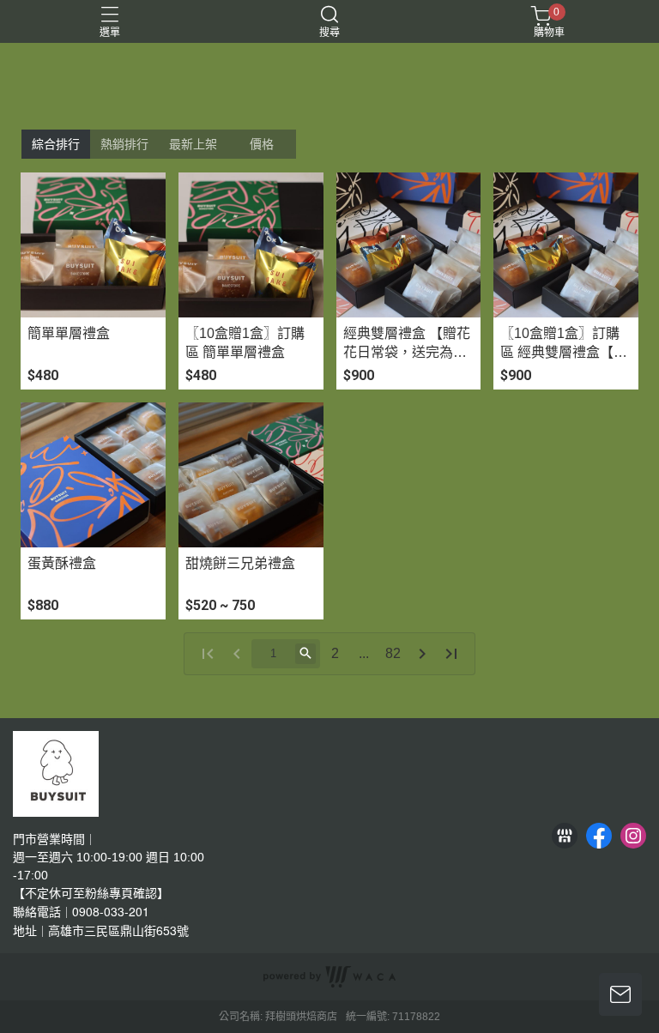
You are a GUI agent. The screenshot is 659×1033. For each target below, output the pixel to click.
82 (393, 653)
